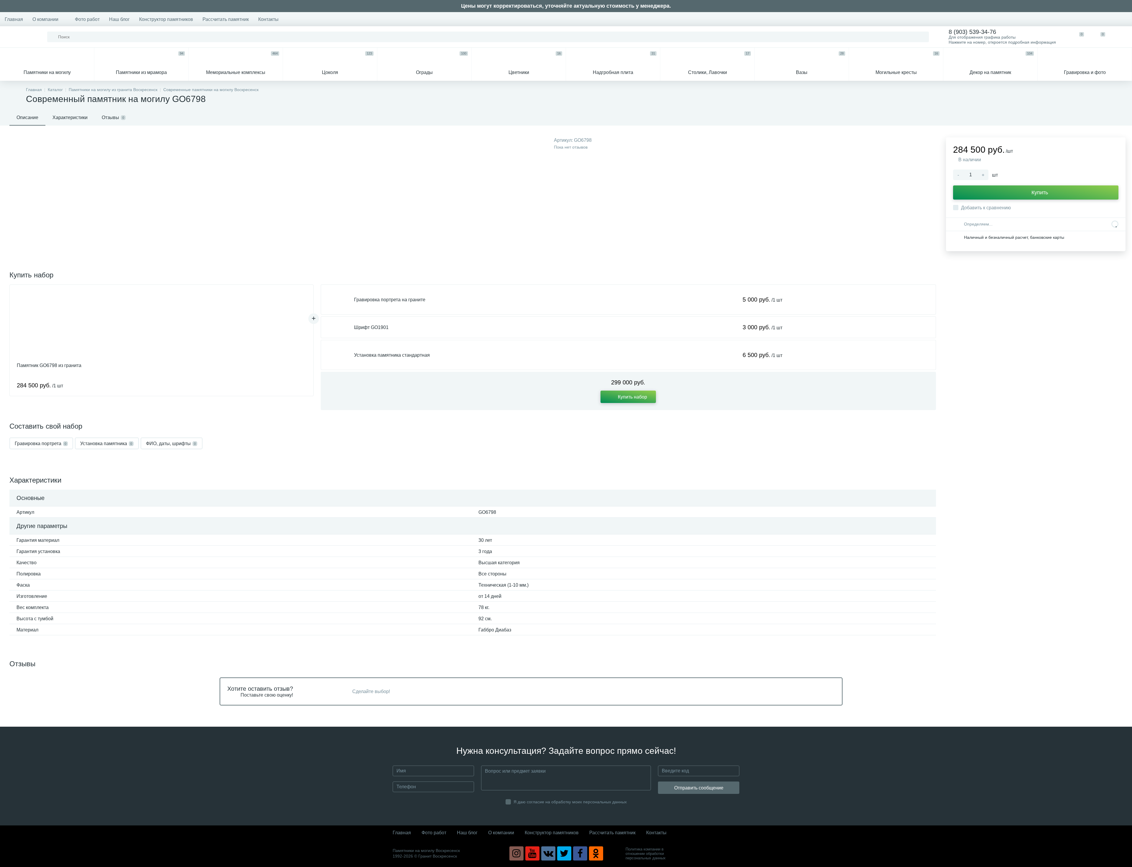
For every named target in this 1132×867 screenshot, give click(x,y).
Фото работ (87, 19)
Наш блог (119, 19)
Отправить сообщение (698, 787)
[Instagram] (516, 853)
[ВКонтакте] (548, 853)
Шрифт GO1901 (371, 327)
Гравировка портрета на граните (389, 299)
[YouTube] (532, 853)
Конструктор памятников (166, 19)
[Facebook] (580, 853)
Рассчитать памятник (226, 19)
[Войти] (1121, 36)
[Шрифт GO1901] (337, 327)
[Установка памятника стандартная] (337, 355)
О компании (45, 19)
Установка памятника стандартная (392, 355)
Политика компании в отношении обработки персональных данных (646, 853)
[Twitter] (564, 853)
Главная (14, 19)
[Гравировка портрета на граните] (337, 299)
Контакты (268, 19)
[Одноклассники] (596, 853)
